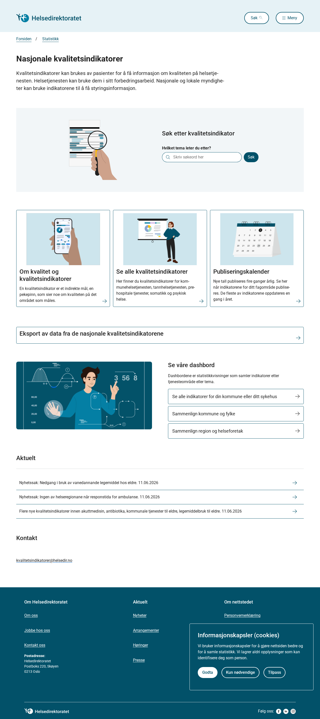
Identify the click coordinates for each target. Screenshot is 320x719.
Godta (207, 672)
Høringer (140, 645)
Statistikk (50, 38)
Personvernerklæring (242, 615)
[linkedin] (285, 711)
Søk (254, 17)
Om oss (31, 615)
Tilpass (274, 672)
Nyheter (139, 615)
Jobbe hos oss (37, 630)
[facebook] (278, 711)
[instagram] (293, 711)
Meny (292, 17)
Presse (139, 660)
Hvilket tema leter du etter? (186, 148)
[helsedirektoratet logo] (50, 711)
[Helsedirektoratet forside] (52, 18)
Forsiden (24, 38)
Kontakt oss (34, 645)
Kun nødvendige (240, 672)
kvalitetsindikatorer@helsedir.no (44, 560)
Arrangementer (146, 630)
